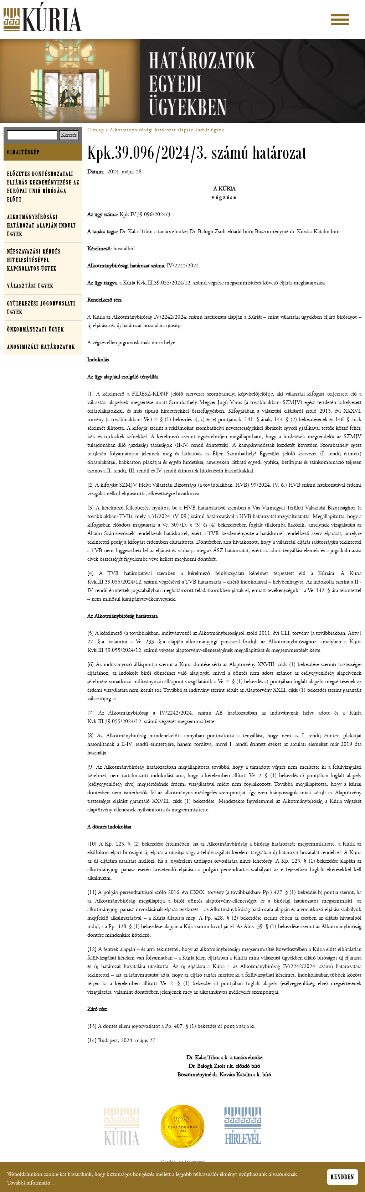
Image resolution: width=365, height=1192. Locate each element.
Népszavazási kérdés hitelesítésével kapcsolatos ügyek (34, 259)
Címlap (95, 130)
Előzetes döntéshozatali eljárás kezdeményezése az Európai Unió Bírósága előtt (43, 186)
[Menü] (340, 19)
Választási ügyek (30, 286)
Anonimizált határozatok (41, 347)
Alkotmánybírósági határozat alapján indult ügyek (167, 130)
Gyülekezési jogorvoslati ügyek (41, 307)
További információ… (31, 1183)
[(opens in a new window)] (182, 1128)
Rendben (342, 1177)
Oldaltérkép (23, 152)
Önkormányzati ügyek (35, 329)
